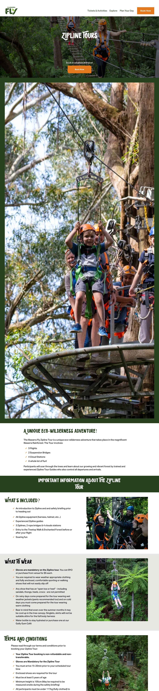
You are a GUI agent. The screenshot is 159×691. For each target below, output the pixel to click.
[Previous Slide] (9, 250)
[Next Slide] (149, 250)
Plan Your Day (127, 10)
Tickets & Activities (97, 10)
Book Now (145, 10)
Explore (113, 10)
